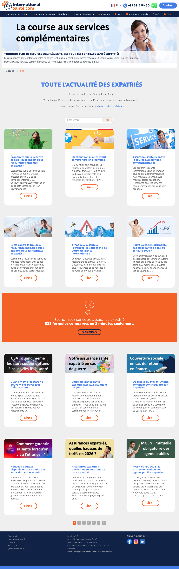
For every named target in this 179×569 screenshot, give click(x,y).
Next (173, 34)
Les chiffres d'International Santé (82, 539)
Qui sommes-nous (16, 549)
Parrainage (12, 546)
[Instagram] (136, 541)
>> (104, 523)
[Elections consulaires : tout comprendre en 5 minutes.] (89, 139)
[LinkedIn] (142, 541)
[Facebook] (129, 541)
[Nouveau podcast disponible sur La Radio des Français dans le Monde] (28, 448)
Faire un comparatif (16, 539)
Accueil (10, 71)
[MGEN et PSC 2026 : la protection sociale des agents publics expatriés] (151, 448)
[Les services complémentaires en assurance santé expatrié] (89, 40)
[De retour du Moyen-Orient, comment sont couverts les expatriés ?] (151, 363)
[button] (18, 14)
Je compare (89, 332)
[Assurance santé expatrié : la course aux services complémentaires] (151, 139)
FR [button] (117, 5)
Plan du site (13, 536)
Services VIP (72, 536)
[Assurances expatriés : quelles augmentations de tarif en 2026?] (89, 448)
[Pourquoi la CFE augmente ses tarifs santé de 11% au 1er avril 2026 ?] (151, 227)
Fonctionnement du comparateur (82, 542)
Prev (5, 34)
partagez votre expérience (109, 106)
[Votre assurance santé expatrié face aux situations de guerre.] (89, 363)
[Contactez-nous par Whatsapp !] (154, 5)
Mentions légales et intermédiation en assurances (89, 552)
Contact (168, 5)
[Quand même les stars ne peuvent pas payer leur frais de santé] (28, 363)
